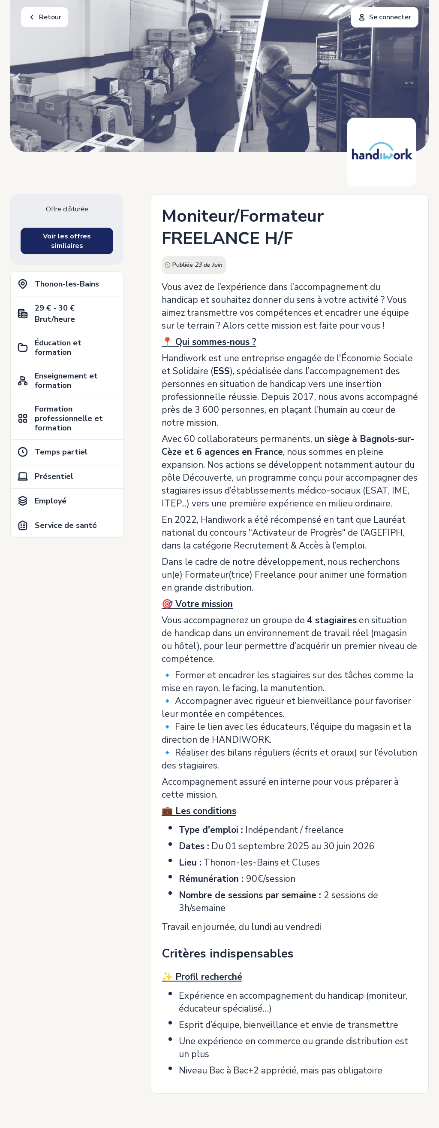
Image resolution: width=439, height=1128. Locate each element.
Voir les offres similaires (67, 241)
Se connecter (390, 17)
